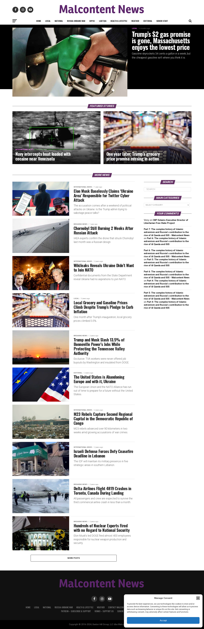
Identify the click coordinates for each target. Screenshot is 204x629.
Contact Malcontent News (120, 607)
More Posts (74, 558)
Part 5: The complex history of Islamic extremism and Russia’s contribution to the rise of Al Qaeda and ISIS (166, 262)
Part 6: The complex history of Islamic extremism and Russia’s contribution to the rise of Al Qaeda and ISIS (166, 241)
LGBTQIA (102, 20)
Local (47, 20)
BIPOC (92, 20)
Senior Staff (162, 20)
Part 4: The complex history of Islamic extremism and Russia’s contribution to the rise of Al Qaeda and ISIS (166, 283)
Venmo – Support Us (104, 611)
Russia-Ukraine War (76, 20)
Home (38, 20)
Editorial (147, 20)
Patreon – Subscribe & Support (76, 611)
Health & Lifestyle (119, 20)
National (59, 20)
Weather (135, 20)
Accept (163, 620)
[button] (198, 598)
